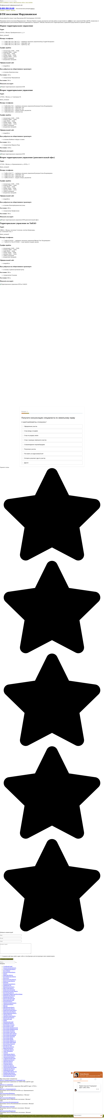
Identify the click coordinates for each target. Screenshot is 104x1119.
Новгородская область (9, 1011)
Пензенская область (8, 1017)
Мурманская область (9, 1008)
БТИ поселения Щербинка (7, 1093)
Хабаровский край (8, 1070)
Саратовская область (9, 1054)
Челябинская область (9, 1073)
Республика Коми (8, 1038)
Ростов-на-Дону (7, 1045)
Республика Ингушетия (9, 1033)
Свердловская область (9, 1055)
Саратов (5, 1052)
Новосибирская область (9, 1013)
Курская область (7, 1001)
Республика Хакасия (9, 1044)
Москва (5, 1006)
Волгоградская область (9, 979)
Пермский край (7, 1019)
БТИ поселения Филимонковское (9, 1102)
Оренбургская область (9, 1016)
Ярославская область (9, 1076)
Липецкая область (8, 1004)
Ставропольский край (9, 1058)
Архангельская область (9, 968)
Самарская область (8, 1049)
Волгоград (6, 978)
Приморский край (8, 1022)
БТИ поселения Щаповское (7, 1097)
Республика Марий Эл (9, 1041)
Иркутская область (8, 988)
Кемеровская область (9, 995)
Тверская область (8, 1061)
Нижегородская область (9, 1010)
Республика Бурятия (9, 1030)
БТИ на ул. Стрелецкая (6, 1084)
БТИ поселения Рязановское (8, 1111)
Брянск (5, 973)
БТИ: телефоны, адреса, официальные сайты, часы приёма (16, 2)
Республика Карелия (9, 1036)
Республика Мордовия (9, 1042)
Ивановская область (8, 987)
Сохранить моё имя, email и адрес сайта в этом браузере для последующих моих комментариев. (28, 956)
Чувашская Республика (9, 1074)
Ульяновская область (9, 1068)
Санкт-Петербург (8, 1051)
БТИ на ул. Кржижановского (8, 1089)
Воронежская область (9, 984)
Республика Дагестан (9, 1032)
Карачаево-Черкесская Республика (12, 994)
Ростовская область (8, 1046)
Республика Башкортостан (10, 1027)
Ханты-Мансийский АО (10, 1071)
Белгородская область (9, 972)
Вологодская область (9, 981)
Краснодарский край (9, 998)
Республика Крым (8, 1039)
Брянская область (8, 975)
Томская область (7, 1063)
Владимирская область (9, 976)
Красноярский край (8, 1000)
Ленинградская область (9, 1003)
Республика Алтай (8, 1026)
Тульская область (8, 1064)
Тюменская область (8, 1065)
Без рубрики (6, 970)
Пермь (5, 1020)
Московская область (8, 1007)
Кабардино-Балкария (9, 989)
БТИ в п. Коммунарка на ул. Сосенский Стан (12, 1080)
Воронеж (5, 982)
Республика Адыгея (8, 1025)
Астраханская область (9, 969)
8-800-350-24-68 (7, 8)
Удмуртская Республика (9, 1067)
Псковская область (8, 1023)
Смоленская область (8, 1057)
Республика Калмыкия (9, 1035)
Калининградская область (10, 991)
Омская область (7, 1014)
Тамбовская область (8, 1060)
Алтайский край (7, 966)
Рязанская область (8, 1048)
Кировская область (8, 997)
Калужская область (8, 992)
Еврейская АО (7, 985)
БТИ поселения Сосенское (7, 1106)
